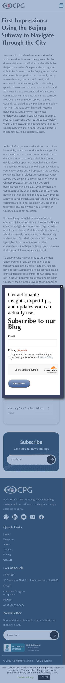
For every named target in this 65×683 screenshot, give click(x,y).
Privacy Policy (45, 357)
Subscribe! (19, 383)
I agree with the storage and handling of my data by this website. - (32, 357)
